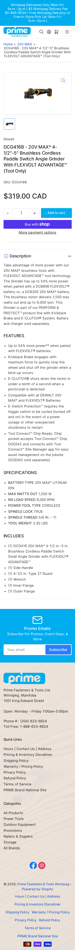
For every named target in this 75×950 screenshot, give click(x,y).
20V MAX (24, 44)
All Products (13, 813)
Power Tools (14, 819)
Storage (10, 842)
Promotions (13, 830)
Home (8, 44)
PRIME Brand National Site (25, 790)
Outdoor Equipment (20, 824)
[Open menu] (67, 31)
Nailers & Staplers (18, 836)
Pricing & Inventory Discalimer (28, 755)
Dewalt (9, 139)
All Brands (12, 848)
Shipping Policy (16, 761)
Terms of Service (17, 784)
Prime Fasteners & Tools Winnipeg (43, 884)
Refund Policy (15, 778)
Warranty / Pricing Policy (23, 766)
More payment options (37, 232)
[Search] (41, 31)
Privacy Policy (15, 772)
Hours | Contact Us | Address (27, 749)
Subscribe (58, 649)
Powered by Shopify (37, 889)
